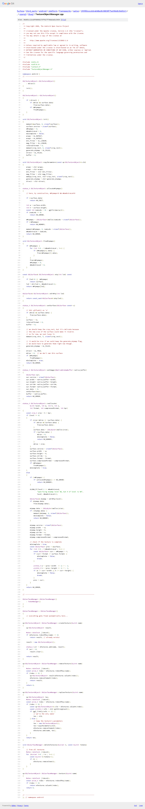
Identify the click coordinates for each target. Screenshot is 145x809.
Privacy (19, 805)
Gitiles (13, 805)
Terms (26, 805)
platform (52, 11)
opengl (22, 14)
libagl (31, 14)
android (43, 11)
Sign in (140, 3)
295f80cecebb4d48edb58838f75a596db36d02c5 (104, 11)
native (76, 11)
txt (135, 805)
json (141, 805)
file (63, 20)
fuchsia (20, 11)
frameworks (65, 11)
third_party (31, 11)
